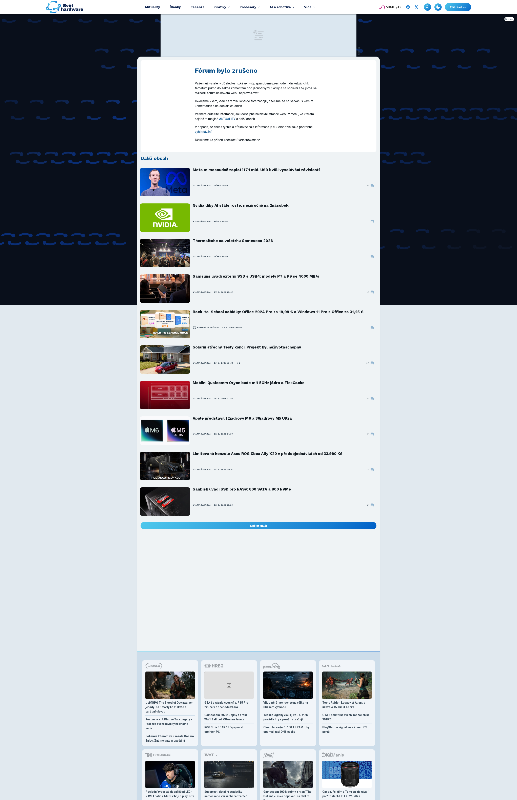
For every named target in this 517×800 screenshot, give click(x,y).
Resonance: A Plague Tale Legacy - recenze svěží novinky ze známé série (168, 724)
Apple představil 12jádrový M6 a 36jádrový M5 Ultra (242, 418)
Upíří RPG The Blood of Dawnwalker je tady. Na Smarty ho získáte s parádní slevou (169, 707)
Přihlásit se (458, 7)
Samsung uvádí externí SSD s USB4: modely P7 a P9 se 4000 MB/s (256, 276)
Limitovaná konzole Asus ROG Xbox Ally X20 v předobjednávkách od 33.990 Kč (267, 453)
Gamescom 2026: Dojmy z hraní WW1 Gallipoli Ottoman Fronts (225, 717)
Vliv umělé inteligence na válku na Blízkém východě (285, 705)
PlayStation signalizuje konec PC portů (344, 729)
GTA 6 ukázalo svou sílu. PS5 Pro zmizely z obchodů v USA (226, 705)
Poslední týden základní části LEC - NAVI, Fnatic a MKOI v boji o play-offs (169, 794)
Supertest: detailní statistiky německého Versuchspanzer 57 (225, 794)
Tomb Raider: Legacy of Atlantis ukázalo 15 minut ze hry (343, 705)
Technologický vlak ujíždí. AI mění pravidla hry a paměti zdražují (286, 717)
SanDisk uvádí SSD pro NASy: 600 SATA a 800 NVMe (242, 489)
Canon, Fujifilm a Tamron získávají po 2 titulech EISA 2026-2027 (345, 794)
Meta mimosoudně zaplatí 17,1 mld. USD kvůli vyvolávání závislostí (256, 169)
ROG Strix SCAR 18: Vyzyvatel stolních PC (223, 729)
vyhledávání (203, 132)
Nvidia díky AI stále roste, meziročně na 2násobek (241, 205)
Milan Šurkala (202, 185)
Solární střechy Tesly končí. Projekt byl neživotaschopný (247, 347)
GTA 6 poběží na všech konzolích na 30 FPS (346, 717)
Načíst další (258, 525)
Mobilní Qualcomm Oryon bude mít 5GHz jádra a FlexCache (249, 382)
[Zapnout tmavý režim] (438, 7)
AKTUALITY (227, 119)
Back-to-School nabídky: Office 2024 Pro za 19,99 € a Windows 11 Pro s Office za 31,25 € (278, 311)
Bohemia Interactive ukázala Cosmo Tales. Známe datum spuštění (169, 738)
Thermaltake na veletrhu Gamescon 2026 (233, 240)
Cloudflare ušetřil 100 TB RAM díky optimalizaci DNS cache (286, 729)
